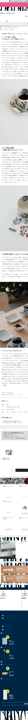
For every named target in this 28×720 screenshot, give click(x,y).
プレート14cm (17, 257)
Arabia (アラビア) (10, 392)
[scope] (4, 9)
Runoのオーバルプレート (9, 362)
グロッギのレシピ (18, 378)
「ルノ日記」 (14, 159)
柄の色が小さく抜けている (8, 421)
